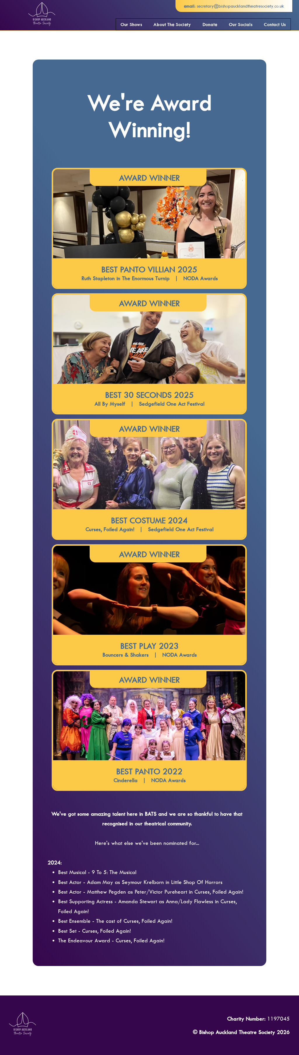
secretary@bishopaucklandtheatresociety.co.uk (240, 6)
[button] (131, 24)
